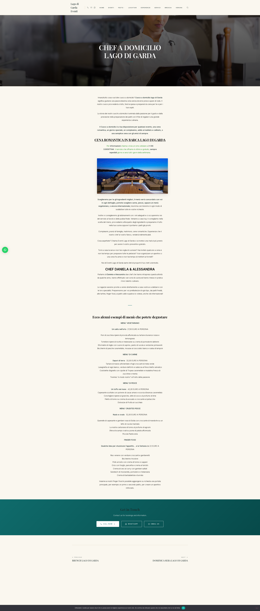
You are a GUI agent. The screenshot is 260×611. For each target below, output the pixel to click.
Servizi (157, 7)
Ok (183, 608)
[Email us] (91, 7)
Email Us (155, 524)
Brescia (168, 7)
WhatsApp (133, 524)
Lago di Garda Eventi (75, 7)
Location (132, 7)
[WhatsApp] (94, 7)
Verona (179, 7)
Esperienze (145, 7)
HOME (102, 7)
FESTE (121, 7)
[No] (256, 608)
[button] (5, 250)
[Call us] (87, 7)
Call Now (109, 524)
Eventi (111, 7)
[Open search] (187, 7)
